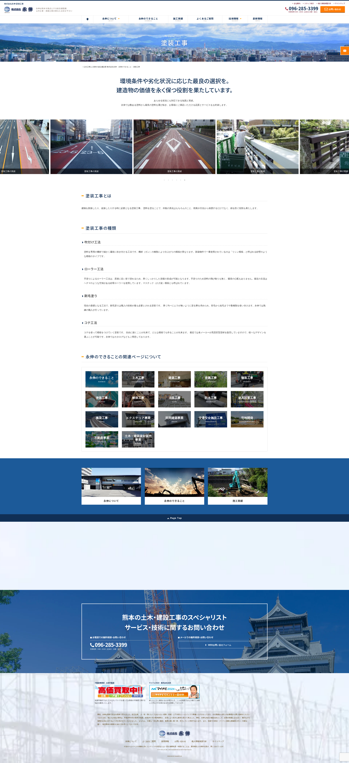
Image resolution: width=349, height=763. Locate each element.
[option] (174, 146)
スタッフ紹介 (309, 3)
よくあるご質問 (149, 741)
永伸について (131, 741)
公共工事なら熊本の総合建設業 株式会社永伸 (172, 749)
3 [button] (172, 180)
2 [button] (168, 180)
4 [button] (176, 180)
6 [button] (184, 180)
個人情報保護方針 (324, 3)
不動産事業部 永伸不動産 (104, 683)
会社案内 (297, 3)
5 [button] (180, 180)
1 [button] (164, 180)
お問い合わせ (180, 741)
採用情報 (165, 741)
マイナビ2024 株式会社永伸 (160, 683)
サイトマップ (340, 3)
